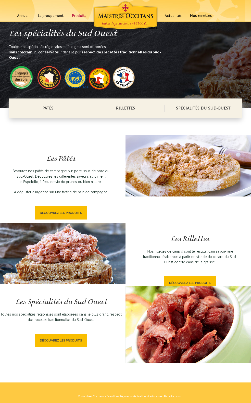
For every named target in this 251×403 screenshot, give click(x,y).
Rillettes (125, 108)
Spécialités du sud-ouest (203, 108)
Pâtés (47, 108)
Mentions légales (118, 396)
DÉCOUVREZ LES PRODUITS (61, 213)
